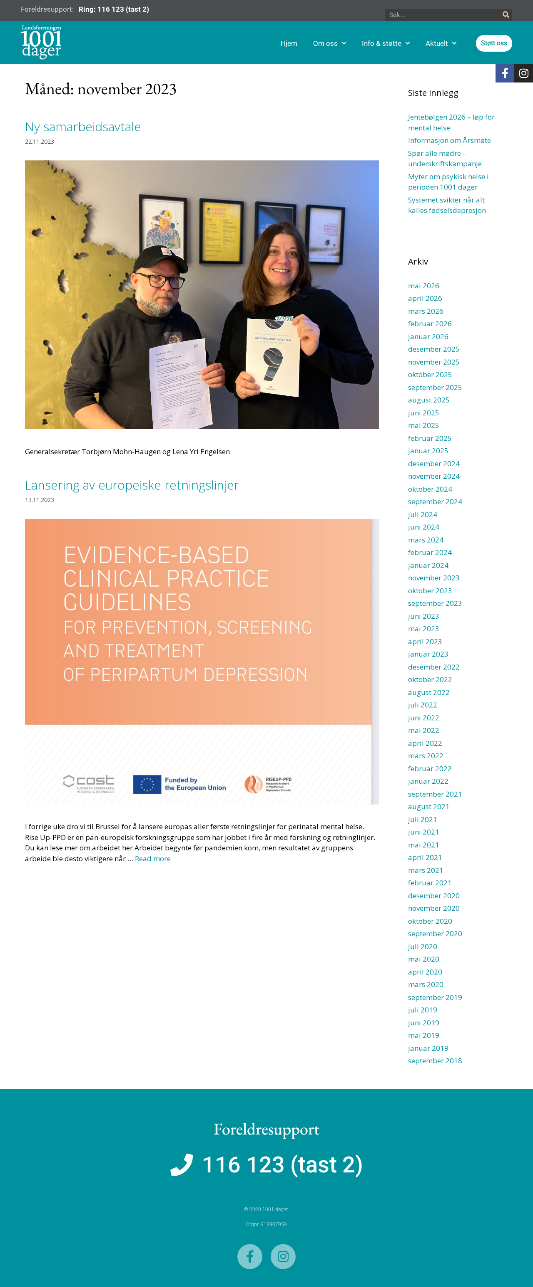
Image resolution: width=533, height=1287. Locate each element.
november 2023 (434, 577)
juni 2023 (423, 616)
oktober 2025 (430, 374)
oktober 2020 (430, 921)
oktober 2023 (430, 590)
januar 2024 (428, 565)
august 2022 (429, 692)
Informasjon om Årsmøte (449, 140)
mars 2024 (425, 540)
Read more (153, 858)
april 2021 (425, 857)
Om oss (325, 43)
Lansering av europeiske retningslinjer (132, 484)
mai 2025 (423, 425)
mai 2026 (423, 285)
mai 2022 (423, 730)
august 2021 (429, 806)
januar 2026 (428, 336)
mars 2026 (425, 311)
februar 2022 (430, 768)
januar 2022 (428, 781)
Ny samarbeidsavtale (83, 126)
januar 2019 (428, 1048)
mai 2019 (423, 1035)
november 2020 (434, 908)
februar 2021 (430, 882)
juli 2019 (422, 1010)
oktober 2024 (430, 489)
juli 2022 (422, 705)
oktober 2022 (430, 679)
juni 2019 (423, 1022)
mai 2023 (423, 628)
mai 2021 (423, 845)
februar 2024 (430, 552)
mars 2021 (425, 870)
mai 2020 (423, 959)
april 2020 (425, 972)
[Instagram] (523, 73)
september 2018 (435, 1060)
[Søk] (506, 15)
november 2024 (434, 476)
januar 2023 (428, 654)
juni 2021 (423, 832)
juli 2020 (422, 946)
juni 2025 (423, 412)
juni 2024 (423, 527)
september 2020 (435, 933)
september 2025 (435, 387)
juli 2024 (422, 514)
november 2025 (434, 362)
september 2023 (435, 603)
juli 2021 (422, 819)
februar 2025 (430, 438)
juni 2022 (423, 717)
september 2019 (435, 997)
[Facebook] (505, 73)
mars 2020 (425, 984)
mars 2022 (425, 755)
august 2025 (429, 400)
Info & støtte (381, 43)
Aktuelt (437, 43)
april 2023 (425, 641)
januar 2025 (428, 450)
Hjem (289, 43)
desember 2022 (434, 667)
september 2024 (435, 501)
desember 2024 (434, 463)
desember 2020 (434, 895)
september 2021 (435, 794)
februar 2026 (430, 323)
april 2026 (425, 298)
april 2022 (425, 743)
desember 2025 (434, 349)
